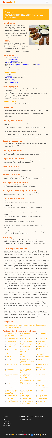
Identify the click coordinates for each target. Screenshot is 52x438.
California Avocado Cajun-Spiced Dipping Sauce (10, 335)
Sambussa (40, 349)
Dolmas (24, 356)
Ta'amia (9, 359)
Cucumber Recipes (9, 324)
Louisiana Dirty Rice (27, 364)
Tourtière (9, 356)
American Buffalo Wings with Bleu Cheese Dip (26, 371)
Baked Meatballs (11, 379)
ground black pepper (17, 65)
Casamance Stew (42, 398)
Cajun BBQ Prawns (42, 392)
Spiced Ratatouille (11, 353)
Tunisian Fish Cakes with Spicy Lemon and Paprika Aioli (42, 366)
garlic (11, 62)
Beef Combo (10, 383)
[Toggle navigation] (47, 2)
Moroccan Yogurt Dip (12, 349)
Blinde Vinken (25, 387)
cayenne (37, 64)
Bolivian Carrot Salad (12, 390)
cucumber (9, 76)
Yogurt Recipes (16, 327)
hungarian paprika (15, 64)
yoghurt (14, 74)
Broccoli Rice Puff (42, 390)
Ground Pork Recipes (32, 324)
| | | (31, 434)
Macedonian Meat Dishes (28, 325)
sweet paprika (25, 64)
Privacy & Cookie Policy (25, 419)
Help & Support (7, 423)
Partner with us (6, 425)
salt (6, 67)
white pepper (16, 80)
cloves (7, 62)
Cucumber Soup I (11, 345)
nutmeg (19, 69)
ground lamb (14, 61)
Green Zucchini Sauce (27, 345)
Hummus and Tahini (43, 345)
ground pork (14, 59)
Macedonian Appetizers (15, 325)
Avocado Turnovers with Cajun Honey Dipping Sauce (26, 375)
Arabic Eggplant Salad (12, 338)
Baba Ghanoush (42, 374)
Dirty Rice (40, 359)
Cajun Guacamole (42, 338)
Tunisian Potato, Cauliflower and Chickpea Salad (27, 361)
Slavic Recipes (7, 327)
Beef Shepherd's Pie (27, 383)
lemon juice (11, 79)
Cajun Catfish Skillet (12, 395)
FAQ (4, 419)
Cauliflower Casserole (12, 401)
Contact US (6, 421)
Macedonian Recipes (41, 325)
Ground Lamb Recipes (20, 324)
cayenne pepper (14, 82)
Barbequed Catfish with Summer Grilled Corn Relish (27, 380)
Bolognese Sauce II (27, 390)
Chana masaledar (11, 341)
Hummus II (9, 346)
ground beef (14, 57)
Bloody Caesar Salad (43, 387)
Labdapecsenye (26, 346)
